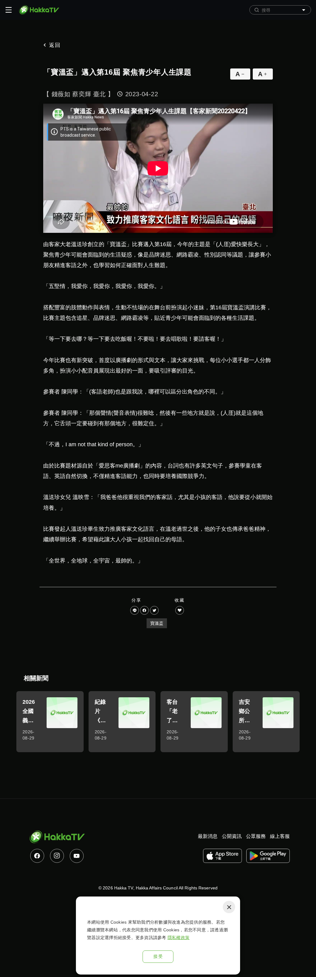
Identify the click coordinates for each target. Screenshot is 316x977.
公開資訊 (232, 836)
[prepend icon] (256, 9)
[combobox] (280, 9)
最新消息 (208, 836)
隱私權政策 (178, 937)
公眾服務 (256, 836)
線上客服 (280, 836)
